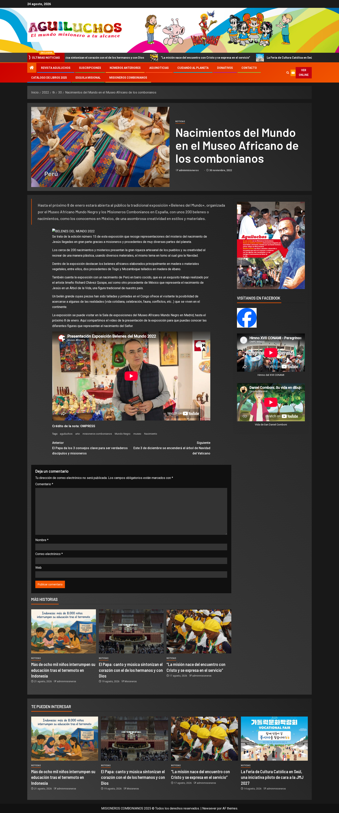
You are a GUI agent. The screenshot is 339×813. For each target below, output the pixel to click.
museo (137, 433)
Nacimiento (150, 433)
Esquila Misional (88, 77)
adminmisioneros (189, 170)
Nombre (41, 540)
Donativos (225, 67)
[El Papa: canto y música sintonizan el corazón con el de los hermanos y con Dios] (131, 631)
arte (77, 433)
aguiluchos (66, 433)
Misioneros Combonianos (128, 77)
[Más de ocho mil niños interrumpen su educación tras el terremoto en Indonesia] (63, 631)
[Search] (288, 72)
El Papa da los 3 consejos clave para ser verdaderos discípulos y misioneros (90, 448)
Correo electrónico (49, 554)
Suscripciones (90, 67)
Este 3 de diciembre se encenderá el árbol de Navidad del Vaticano (171, 448)
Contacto (249, 67)
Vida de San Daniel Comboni (271, 424)
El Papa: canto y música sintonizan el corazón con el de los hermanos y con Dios (131, 670)
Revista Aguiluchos (55, 67)
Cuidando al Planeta (193, 67)
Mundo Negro (122, 433)
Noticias (180, 121)
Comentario (44, 484)
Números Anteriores (125, 67)
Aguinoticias (159, 67)
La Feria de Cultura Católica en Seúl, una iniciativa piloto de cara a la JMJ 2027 (258, 57)
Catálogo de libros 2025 (49, 77)
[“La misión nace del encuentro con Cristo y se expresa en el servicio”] (199, 631)
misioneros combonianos (97, 433)
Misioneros (131, 681)
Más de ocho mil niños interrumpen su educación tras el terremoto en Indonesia (63, 670)
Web (38, 568)
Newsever (209, 808)
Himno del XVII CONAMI (271, 374)
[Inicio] (32, 68)
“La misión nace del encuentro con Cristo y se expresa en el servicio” (146, 57)
